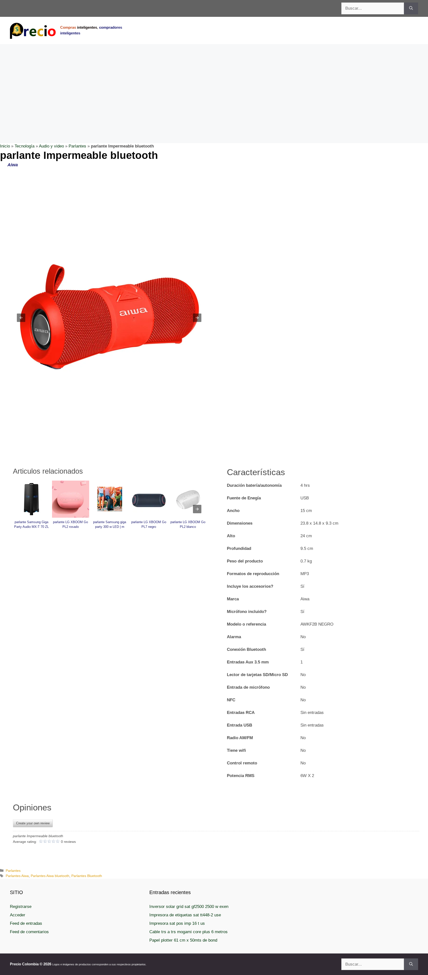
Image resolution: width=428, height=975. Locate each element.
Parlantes (77, 146)
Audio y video (51, 146)
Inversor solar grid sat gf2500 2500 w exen (188, 906)
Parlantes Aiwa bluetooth (50, 876)
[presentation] (197, 509)
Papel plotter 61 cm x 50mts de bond (183, 940)
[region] (214, 83)
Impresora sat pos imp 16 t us (177, 923)
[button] (21, 318)
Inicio (5, 146)
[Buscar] (411, 8)
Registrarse (20, 906)
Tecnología (24, 146)
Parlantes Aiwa (17, 876)
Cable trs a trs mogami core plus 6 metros (188, 931)
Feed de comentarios (29, 931)
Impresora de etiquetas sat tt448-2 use (185, 915)
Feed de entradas (26, 923)
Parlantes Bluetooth (86, 876)
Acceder (17, 915)
